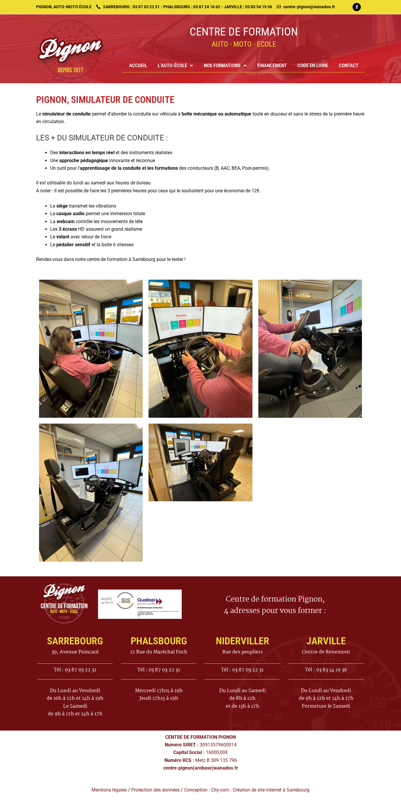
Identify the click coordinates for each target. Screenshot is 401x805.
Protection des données (155, 790)
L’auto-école (172, 65)
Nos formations (222, 65)
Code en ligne (312, 65)
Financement (272, 65)
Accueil (138, 65)
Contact (348, 65)
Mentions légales (109, 790)
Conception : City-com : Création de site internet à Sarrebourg (246, 790)
